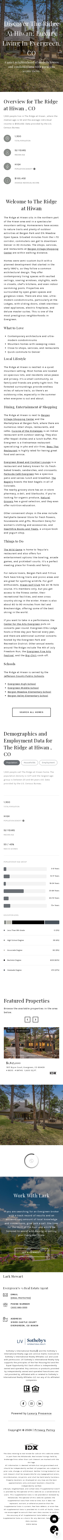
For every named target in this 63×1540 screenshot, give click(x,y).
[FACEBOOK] (23, 1404)
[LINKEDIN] (40, 1404)
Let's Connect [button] (31, 1252)
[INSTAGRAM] (31, 1404)
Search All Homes (31, 712)
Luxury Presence (39, 1413)
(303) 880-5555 (19, 1307)
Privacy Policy (44, 1430)
